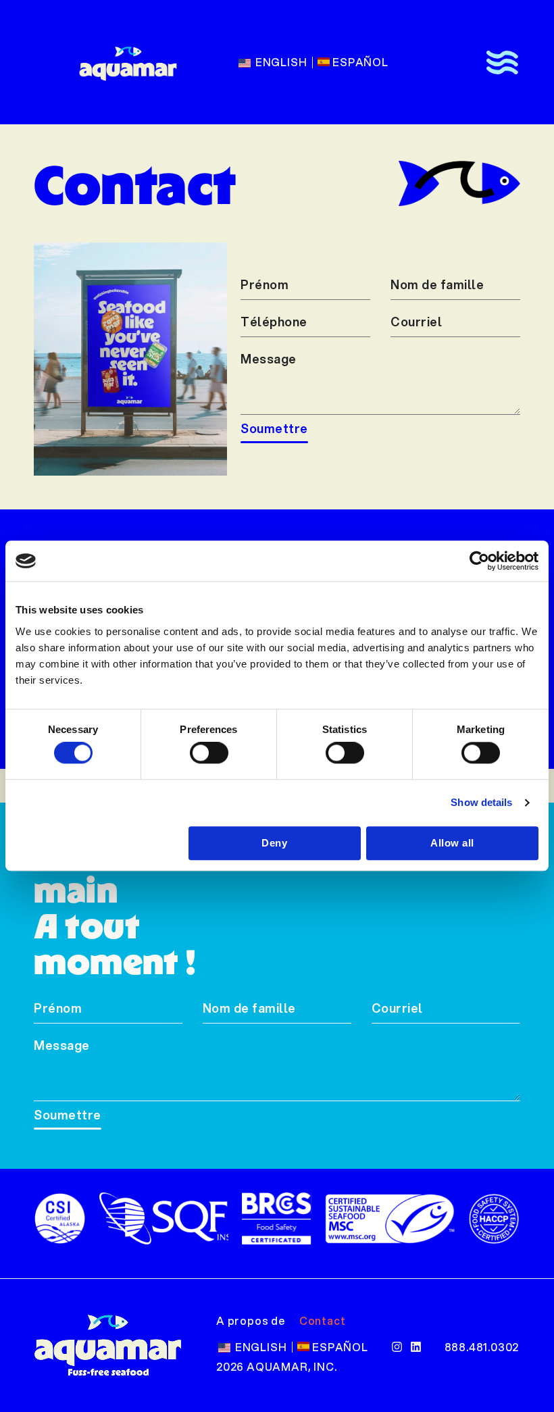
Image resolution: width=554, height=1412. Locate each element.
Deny (274, 843)
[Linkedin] (416, 1347)
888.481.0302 (482, 1347)
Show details (481, 803)
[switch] (209, 753)
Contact (322, 1320)
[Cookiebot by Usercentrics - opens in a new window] (479, 561)
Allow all (452, 843)
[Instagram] (397, 1347)
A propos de (251, 1320)
